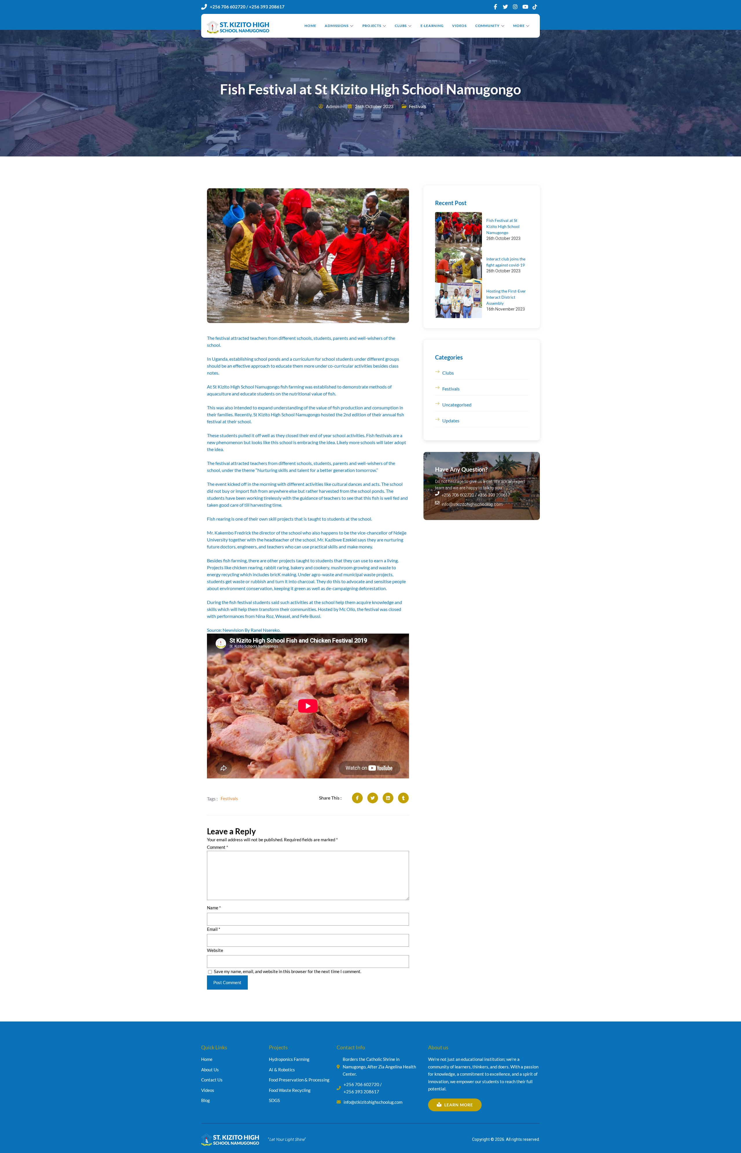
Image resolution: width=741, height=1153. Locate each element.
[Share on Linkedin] (388, 798)
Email (213, 929)
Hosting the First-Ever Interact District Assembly (506, 297)
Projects (371, 25)
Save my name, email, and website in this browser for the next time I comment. (287, 971)
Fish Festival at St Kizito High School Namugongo (503, 226)
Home (310, 25)
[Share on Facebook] (357, 798)
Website (215, 950)
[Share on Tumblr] (403, 798)
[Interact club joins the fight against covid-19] (458, 265)
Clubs (401, 25)
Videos (459, 25)
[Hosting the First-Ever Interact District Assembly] (458, 300)
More (518, 25)
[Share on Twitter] (372, 798)
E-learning (432, 25)
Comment (217, 847)
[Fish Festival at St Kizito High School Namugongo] (458, 229)
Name (214, 907)
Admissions (337, 25)
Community (487, 25)
